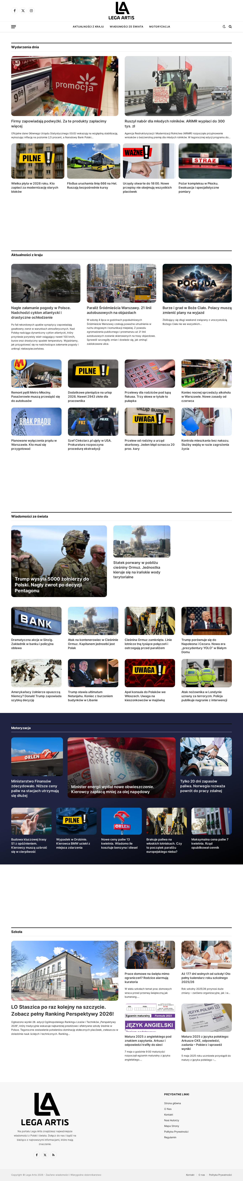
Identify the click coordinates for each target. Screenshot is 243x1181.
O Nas (167, 1108)
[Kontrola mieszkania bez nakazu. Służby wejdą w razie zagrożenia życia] (206, 422)
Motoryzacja (159, 26)
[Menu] (13, 27)
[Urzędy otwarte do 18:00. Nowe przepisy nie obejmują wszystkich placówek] (149, 161)
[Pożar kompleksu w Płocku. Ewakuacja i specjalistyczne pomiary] (205, 161)
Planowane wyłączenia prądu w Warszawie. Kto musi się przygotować (34, 445)
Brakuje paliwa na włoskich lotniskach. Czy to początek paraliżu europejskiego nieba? (164, 845)
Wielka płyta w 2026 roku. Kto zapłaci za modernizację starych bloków (34, 187)
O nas (202, 1174)
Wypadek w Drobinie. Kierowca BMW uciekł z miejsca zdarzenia (73, 843)
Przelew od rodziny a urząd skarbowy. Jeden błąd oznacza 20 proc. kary (150, 445)
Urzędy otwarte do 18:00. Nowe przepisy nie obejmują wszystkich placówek (147, 187)
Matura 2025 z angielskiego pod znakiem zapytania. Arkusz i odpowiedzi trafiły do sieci (148, 1041)
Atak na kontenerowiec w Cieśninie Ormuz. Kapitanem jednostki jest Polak (93, 644)
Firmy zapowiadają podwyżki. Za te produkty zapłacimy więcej (59, 123)
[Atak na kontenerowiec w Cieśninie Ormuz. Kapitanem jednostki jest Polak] (93, 621)
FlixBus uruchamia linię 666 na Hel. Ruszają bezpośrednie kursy (92, 185)
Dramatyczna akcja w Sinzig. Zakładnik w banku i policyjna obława (32, 644)
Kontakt (168, 1114)
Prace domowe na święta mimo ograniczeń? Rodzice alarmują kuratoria (147, 978)
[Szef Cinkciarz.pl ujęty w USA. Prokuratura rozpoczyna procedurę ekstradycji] (93, 422)
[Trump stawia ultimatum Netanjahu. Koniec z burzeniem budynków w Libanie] (93, 673)
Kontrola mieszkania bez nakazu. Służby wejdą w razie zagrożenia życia (205, 445)
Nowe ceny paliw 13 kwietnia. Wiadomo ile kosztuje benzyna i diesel (119, 843)
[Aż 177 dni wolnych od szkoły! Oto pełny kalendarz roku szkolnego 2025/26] (206, 955)
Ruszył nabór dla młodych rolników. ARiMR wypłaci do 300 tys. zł (175, 123)
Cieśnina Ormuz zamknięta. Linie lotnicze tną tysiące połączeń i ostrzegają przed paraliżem (148, 644)
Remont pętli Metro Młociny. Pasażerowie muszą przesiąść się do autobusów (35, 396)
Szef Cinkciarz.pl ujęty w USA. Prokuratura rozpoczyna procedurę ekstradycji (90, 445)
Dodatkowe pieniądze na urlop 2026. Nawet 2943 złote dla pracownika (90, 396)
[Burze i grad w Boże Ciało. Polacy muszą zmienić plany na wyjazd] (197, 283)
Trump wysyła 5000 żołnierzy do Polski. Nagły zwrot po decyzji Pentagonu (52, 585)
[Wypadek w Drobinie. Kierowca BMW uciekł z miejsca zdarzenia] (76, 821)
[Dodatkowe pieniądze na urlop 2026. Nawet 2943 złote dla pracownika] (93, 373)
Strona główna (172, 1103)
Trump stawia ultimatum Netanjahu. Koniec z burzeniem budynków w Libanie (90, 696)
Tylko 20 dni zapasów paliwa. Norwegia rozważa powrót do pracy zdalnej (202, 786)
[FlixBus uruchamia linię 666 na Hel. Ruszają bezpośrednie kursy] (93, 161)
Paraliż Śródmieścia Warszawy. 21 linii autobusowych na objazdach (119, 310)
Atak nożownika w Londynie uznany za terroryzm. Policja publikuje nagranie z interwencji (204, 696)
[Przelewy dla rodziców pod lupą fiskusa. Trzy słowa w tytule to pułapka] (150, 373)
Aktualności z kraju (88, 26)
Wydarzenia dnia (25, 47)
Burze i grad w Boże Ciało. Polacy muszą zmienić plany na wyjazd (197, 310)
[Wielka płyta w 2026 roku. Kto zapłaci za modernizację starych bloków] (37, 161)
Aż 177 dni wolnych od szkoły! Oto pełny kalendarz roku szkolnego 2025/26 (205, 978)
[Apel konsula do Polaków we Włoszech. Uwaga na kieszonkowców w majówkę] (150, 673)
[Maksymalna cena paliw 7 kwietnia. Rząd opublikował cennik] (211, 821)
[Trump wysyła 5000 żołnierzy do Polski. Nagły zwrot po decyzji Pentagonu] (59, 561)
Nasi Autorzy (171, 1120)
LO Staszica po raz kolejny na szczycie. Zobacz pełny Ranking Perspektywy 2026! (62, 1010)
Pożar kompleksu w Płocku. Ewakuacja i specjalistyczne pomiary (199, 187)
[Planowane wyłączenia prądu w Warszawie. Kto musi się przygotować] (36, 422)
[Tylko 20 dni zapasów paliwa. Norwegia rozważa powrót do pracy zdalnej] (206, 756)
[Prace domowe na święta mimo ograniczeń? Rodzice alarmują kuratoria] (150, 955)
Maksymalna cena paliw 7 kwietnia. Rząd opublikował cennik (209, 843)
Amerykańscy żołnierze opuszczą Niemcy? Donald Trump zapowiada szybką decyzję (36, 696)
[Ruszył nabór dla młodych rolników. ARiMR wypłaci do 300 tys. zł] (178, 86)
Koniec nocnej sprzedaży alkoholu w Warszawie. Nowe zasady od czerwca (206, 396)
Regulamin (170, 1137)
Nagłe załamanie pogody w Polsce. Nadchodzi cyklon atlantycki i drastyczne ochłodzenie (41, 313)
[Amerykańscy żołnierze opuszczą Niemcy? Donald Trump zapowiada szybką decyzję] (36, 673)
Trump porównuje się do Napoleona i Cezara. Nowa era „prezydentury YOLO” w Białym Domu (203, 646)
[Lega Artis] (121, 10)
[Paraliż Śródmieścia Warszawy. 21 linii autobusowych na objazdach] (121, 283)
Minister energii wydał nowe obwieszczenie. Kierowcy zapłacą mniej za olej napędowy (112, 789)
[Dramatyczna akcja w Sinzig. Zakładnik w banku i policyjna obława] (36, 621)
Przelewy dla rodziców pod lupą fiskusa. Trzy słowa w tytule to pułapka (148, 396)
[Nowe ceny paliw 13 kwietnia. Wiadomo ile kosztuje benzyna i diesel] (121, 821)
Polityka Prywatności (176, 1131)
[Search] (230, 27)
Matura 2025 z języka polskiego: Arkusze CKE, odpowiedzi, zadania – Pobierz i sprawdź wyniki (205, 1043)
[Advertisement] (118, 222)
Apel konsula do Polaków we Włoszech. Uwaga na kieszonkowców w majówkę (145, 696)
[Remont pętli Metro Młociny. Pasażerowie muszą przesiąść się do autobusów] (36, 373)
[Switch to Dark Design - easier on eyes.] (224, 26)
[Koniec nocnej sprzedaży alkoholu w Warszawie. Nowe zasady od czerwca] (206, 373)
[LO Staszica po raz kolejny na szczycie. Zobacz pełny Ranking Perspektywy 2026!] (64, 971)
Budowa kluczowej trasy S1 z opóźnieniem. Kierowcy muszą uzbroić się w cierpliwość (29, 845)
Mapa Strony (171, 1125)
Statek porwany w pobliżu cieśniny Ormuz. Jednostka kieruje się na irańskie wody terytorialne (136, 570)
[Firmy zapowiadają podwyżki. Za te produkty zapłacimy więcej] (64, 86)
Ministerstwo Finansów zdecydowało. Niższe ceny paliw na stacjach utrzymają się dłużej (35, 788)
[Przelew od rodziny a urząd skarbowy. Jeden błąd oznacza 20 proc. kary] (150, 422)
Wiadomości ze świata (126, 26)
